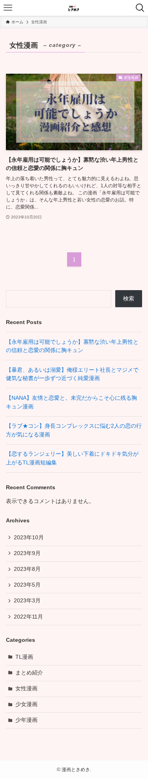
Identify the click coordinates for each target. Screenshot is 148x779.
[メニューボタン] (8, 8)
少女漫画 (26, 704)
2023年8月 (27, 569)
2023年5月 (27, 585)
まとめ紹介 (29, 673)
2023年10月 (29, 537)
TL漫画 (24, 657)
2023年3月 (27, 601)
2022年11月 (28, 617)
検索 (128, 299)
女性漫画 (26, 688)
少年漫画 (26, 720)
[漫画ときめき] (74, 8)
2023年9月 (27, 553)
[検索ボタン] (140, 8)
